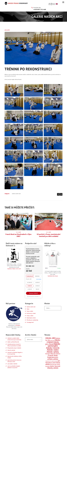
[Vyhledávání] (52, 308)
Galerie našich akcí (16, 193)
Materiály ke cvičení (31, 317)
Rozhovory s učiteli (31, 313)
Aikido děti (50, 338)
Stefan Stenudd (55, 366)
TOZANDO (17, 325)
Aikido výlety (53, 352)
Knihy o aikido (30, 315)
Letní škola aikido (52, 363)
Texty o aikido (30, 311)
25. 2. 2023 (48, 232)
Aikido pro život (52, 343)
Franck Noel (53, 355)
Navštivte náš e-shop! (53, 276)
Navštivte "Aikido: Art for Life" (14, 268)
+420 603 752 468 (39, 9)
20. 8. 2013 (7, 30)
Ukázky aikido (52, 368)
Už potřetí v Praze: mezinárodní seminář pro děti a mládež (48, 235)
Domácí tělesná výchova (52, 354)
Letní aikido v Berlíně (12, 363)
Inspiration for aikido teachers (52, 361)
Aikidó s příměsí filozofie (13, 342)
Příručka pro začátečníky (32, 320)
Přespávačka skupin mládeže (14, 348)
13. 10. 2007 (18, 232)
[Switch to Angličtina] (57, 4)
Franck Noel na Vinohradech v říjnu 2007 (18, 235)
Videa (28, 309)
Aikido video (53, 350)
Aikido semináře (54, 345)
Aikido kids (52, 340)
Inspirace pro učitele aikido (52, 358)
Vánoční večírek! (11, 350)
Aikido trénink (52, 348)
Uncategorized (30, 322)
